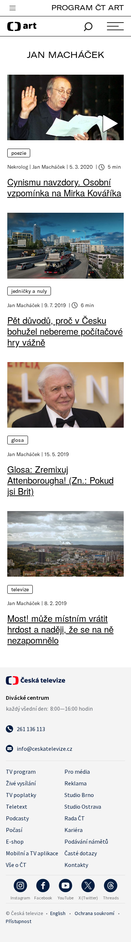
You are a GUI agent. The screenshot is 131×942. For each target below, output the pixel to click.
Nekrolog (17, 167)
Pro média (77, 771)
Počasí (14, 829)
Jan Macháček (48, 167)
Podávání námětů (86, 841)
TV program (21, 771)
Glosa (17, 440)
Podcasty (17, 818)
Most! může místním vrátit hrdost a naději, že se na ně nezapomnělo (60, 629)
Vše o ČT (16, 864)
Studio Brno (79, 794)
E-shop (15, 841)
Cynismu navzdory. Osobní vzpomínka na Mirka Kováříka (64, 187)
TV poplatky (21, 794)
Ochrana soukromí (94, 913)
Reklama (75, 783)
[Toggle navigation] (12, 8)
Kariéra (73, 829)
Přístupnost (18, 921)
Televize (20, 589)
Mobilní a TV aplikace (32, 853)
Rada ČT (74, 818)
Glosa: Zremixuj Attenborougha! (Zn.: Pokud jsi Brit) (60, 480)
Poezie (18, 153)
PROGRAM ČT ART (87, 7)
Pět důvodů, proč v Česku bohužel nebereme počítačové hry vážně (65, 331)
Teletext (16, 806)
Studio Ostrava (82, 806)
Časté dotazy (80, 853)
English (58, 913)
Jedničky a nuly (29, 291)
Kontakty (76, 864)
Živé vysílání (21, 783)
